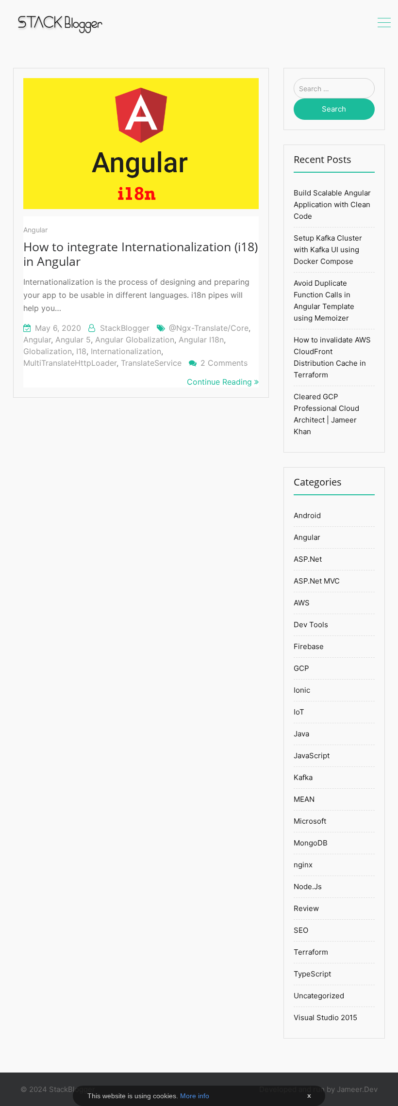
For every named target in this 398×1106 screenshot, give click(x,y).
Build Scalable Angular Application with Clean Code (332, 204)
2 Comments (224, 363)
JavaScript (312, 755)
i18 (81, 351)
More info (194, 1096)
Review (306, 908)
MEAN (304, 799)
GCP (301, 668)
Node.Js (308, 886)
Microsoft (310, 821)
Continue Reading (220, 382)
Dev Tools (311, 624)
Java (301, 733)
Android (307, 515)
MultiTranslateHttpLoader (69, 363)
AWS (302, 602)
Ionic (302, 690)
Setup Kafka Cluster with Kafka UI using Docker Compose (328, 249)
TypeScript (312, 973)
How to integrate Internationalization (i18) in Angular (140, 253)
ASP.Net (308, 559)
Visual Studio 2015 (325, 1017)
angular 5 (73, 339)
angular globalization (134, 339)
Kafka (303, 777)
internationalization (126, 351)
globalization (47, 351)
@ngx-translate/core (209, 328)
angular (37, 339)
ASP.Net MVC (317, 581)
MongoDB (311, 842)
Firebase (309, 646)
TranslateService (151, 363)
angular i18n (201, 339)
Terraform (311, 952)
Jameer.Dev (357, 1089)
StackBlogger (124, 328)
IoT (299, 711)
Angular (35, 230)
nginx (303, 864)
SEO (301, 930)
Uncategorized (319, 995)
